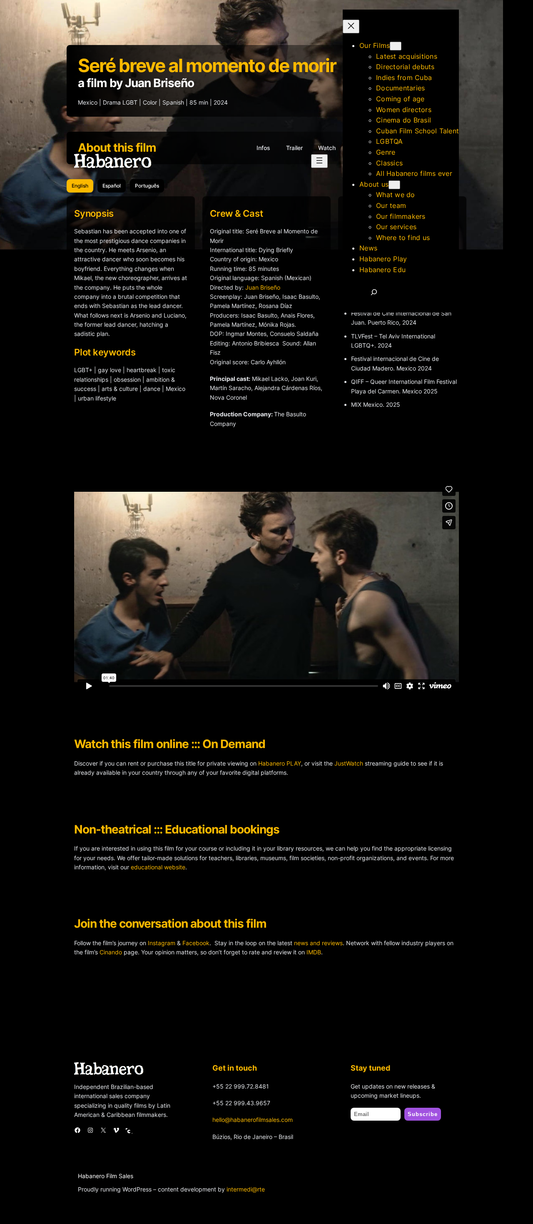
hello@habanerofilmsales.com (252, 1119)
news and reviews (318, 942)
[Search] (374, 292)
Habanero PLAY (279, 763)
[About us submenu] (394, 184)
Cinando (111, 952)
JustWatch (348, 763)
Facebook (195, 942)
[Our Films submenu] (395, 46)
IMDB (313, 952)
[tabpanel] (266, 324)
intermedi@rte (246, 1189)
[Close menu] (351, 26)
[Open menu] (319, 161)
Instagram (161, 942)
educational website (158, 867)
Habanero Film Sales (105, 1175)
